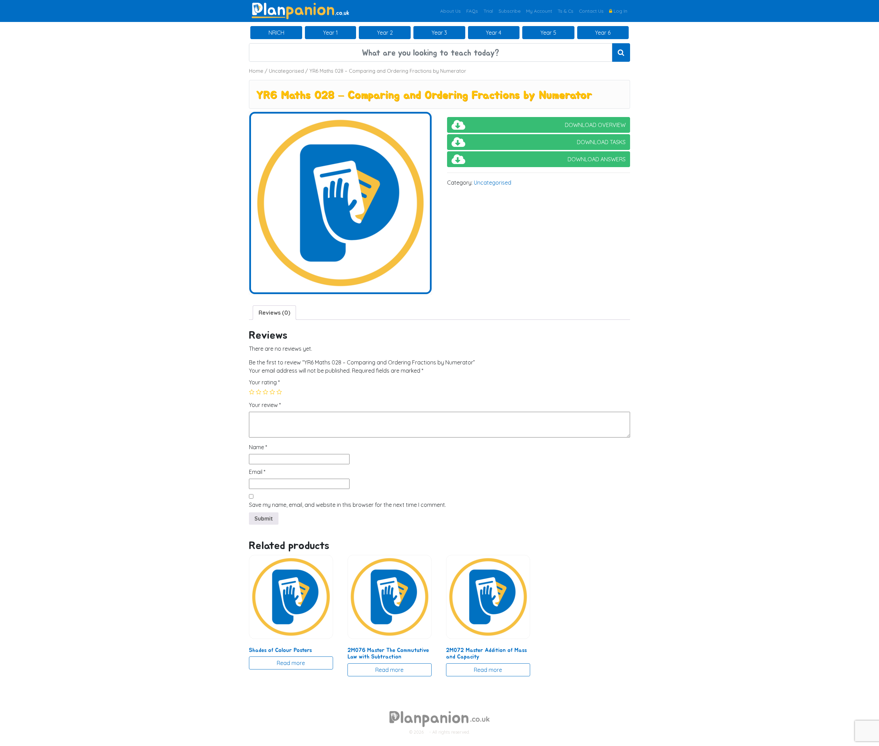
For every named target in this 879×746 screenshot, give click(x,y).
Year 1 (330, 32)
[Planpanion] (300, 10)
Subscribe (510, 11)
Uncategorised (286, 71)
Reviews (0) (274, 312)
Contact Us (591, 11)
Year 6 (602, 32)
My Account (539, 11)
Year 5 (548, 32)
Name (258, 447)
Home (256, 71)
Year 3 (439, 32)
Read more (291, 663)
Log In (619, 11)
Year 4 (493, 32)
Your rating (264, 382)
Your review (265, 404)
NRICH (276, 32)
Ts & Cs (565, 11)
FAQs (472, 11)
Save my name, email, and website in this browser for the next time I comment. (347, 504)
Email (257, 471)
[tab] (274, 312)
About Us (450, 11)
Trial (488, 11)
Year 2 (385, 32)
